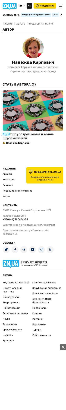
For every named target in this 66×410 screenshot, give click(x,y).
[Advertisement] (33, 377)
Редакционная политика (17, 190)
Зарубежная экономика (46, 288)
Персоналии (39, 307)
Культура (8, 340)
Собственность (41, 335)
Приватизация (11, 307)
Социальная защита (44, 282)
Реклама (8, 185)
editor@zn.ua (10, 233)
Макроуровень (11, 297)
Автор (8, 29)
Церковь (8, 335)
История (37, 318)
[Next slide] (60, 14)
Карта (6, 196)
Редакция (8, 179)
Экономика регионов (15, 313)
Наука (6, 318)
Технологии (10, 324)
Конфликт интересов (45, 293)
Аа (29, 6)
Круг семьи (39, 324)
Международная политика (12, 290)
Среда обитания (12, 329)
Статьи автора (19, 84)
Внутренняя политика (16, 282)
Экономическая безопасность (42, 300)
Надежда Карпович (33, 62)
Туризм (36, 329)
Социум (37, 313)
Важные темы (11, 15)
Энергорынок (11, 302)
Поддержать (47, 6)
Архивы (7, 173)
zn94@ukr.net (47, 224)
